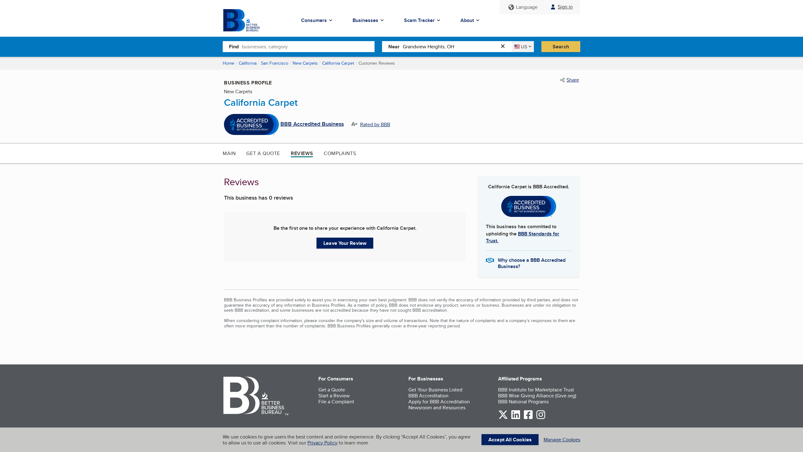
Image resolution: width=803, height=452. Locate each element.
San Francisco (274, 63)
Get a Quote (263, 153)
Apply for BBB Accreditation (439, 401)
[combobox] (308, 46)
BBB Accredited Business (312, 124)
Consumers (314, 20)
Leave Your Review (344, 243)
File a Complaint (336, 401)
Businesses (365, 20)
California (248, 63)
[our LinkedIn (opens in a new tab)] (516, 418)
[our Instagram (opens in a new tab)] (541, 418)
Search (561, 46)
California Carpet (338, 63)
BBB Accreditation (428, 395)
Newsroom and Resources (436, 407)
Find (234, 46)
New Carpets (305, 63)
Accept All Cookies (510, 439)
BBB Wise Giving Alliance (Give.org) (537, 395)
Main (229, 153)
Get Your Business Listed (435, 389)
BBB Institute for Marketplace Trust (536, 389)
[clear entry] (504, 46)
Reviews (302, 153)
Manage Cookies (562, 440)
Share (572, 80)
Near (394, 46)
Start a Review (334, 395)
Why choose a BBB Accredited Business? (532, 262)
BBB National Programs (523, 401)
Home (228, 63)
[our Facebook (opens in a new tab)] (528, 418)
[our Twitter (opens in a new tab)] (503, 418)
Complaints (340, 153)
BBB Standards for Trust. (522, 237)
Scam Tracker (419, 20)
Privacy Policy (322, 442)
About (467, 20)
